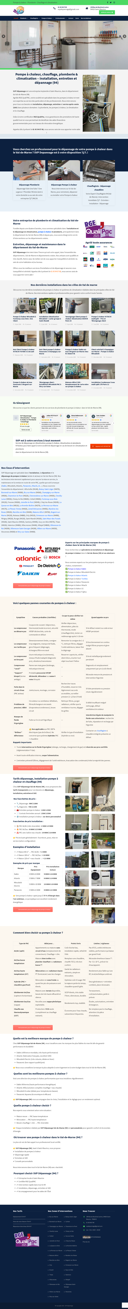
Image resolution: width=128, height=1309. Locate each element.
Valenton (68, 1275)
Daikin (4, 486)
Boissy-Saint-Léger (46, 489)
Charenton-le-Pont (15, 496)
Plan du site (86, 1242)
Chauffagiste (34, 18)
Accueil (16, 18)
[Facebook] (107, 2)
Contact (70, 18)
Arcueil (51, 1270)
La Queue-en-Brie (54, 1246)
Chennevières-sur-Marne (39, 496)
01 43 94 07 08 (90, 1222)
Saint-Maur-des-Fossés (51, 518)
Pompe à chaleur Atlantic (77, 575)
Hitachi (34, 486)
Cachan (67, 1221)
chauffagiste (101, 731)
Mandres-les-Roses (71, 1255)
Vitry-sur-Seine (23, 532)
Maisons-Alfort (38, 512)
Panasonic (27, 486)
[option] (29, 182)
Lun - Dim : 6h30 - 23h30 (93, 1230)
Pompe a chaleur (47, 18)
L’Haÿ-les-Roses (70, 1241)
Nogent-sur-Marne (71, 1260)
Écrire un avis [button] (26, 430)
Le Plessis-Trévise (14, 509)
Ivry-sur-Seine (69, 1236)
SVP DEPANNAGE (96, 1237)
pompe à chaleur (44, 232)
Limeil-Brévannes (35, 509)
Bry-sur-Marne (29, 492)
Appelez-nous (106, 12)
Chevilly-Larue (53, 1231)
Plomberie (23, 18)
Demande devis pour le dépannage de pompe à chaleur (34, 585)
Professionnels (60, 18)
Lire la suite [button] (44, 430)
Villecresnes (53, 1279)
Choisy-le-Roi (69, 1231)
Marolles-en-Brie (19, 512)
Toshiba (84, 579)
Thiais (51, 1275)
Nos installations (86, 18)
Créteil (51, 1236)
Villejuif (67, 1279)
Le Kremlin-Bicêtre (27, 505)
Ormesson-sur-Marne (44, 515)
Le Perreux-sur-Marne (49, 505)
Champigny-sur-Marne (50, 492)
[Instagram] (114, 2)
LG (39, 486)
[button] (113, 423)
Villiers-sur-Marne (44, 528)
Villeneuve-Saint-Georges (20, 528)
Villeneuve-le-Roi (54, 1284)
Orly (50, 1265)
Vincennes (68, 1292)
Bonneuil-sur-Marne (9, 492)
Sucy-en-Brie (69, 1270)
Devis (77, 18)
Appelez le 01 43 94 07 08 (103, 446)
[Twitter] (111, 2)
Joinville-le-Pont (27, 502)
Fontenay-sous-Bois (49, 499)
